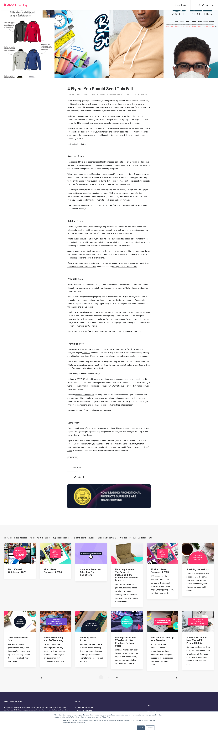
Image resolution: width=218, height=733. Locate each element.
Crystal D (98, 205)
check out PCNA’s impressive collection (124, 331)
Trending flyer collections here (98, 410)
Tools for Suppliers (84, 711)
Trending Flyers (75, 343)
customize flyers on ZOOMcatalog (82, 326)
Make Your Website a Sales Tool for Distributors (90, 572)
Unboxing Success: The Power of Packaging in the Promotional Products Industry (126, 575)
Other (151, 538)
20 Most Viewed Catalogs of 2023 (160, 571)
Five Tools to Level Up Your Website (162, 639)
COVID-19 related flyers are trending (92, 379)
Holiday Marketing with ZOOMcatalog (53, 639)
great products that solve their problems (127, 104)
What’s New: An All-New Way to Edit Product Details (196, 640)
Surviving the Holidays (198, 569)
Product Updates (137, 538)
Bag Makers (85, 205)
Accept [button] (141, 728)
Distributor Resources (85, 538)
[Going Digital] (109, 496)
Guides (126, 94)
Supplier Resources (114, 94)
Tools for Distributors (85, 707)
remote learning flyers (84, 395)
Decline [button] (150, 728)
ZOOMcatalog (141, 94)
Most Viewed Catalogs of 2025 (17, 571)
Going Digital (180, 5)
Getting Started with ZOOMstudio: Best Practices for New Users (125, 641)
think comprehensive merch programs (115, 233)
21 (117, 677)
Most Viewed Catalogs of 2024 (53, 571)
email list (86, 352)
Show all (8, 538)
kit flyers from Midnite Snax (125, 266)
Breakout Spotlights (108, 538)
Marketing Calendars (95, 94)
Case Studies (20, 538)
